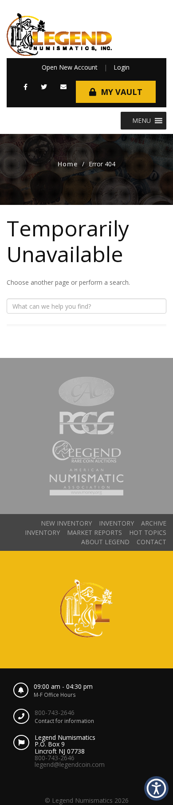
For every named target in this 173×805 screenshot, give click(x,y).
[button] (25, 86)
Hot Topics (147, 532)
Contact (151, 542)
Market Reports (94, 532)
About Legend (105, 542)
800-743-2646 (55, 712)
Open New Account (70, 67)
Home (68, 164)
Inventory (116, 523)
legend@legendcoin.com (70, 764)
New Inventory (66, 523)
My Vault (121, 91)
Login (122, 67)
